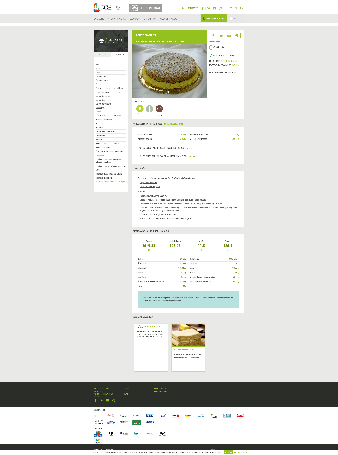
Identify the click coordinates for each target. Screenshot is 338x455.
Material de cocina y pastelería (108, 143)
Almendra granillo (145, 139)
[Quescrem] (111, 422)
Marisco (99, 139)
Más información (240, 452)
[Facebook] (202, 8)
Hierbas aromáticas (104, 119)
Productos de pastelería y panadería (111, 166)
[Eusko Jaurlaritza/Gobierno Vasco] (98, 433)
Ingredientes (141, 41)
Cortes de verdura (103, 104)
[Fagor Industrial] (175, 415)
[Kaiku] (149, 415)
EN (241, 8)
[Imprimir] (236, 35)
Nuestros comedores (215, 18)
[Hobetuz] (136, 433)
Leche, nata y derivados (105, 131)
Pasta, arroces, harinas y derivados (110, 151)
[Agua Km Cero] (98, 422)
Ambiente (235, 65)
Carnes (98, 72)
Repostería (226, 61)
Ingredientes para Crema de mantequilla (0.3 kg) (162, 156)
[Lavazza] (149, 421)
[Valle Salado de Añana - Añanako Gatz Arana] (226, 415)
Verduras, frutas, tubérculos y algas (110, 181)
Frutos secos (101, 111)
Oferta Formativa (117, 19)
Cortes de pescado (104, 100)
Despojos (100, 108)
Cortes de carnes (103, 96)
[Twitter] (208, 8)
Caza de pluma (102, 80)
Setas (98, 170)
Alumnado (135, 19)
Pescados (100, 155)
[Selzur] (162, 415)
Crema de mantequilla (199, 134)
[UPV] (162, 433)
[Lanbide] (123, 433)
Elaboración (154, 41)
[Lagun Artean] (201, 415)
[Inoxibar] (239, 415)
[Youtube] (214, 8)
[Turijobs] (123, 422)
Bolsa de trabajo (168, 19)
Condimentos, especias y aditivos (109, 88)
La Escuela (99, 19)
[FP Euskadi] (111, 433)
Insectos (99, 127)
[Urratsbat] (98, 441)
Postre (234, 61)
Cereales (99, 84)
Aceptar (228, 452)
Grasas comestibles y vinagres (108, 115)
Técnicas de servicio (104, 178)
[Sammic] (98, 415)
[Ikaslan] (149, 433)
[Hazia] (111, 415)
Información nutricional (173, 41)
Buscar (183, 8)
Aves (98, 64)
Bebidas (99, 68)
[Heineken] (123, 415)
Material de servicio (104, 147)
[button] (138, 71)
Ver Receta (190, 148)
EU (236, 8)
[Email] (229, 35)
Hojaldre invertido (145, 134)
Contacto (98, 397)
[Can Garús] (214, 415)
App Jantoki (150, 19)
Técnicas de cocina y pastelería (109, 174)
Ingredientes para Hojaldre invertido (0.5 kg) (161, 148)
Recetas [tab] (102, 55)
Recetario (237, 18)
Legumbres (100, 135)
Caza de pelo (101, 76)
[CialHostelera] (136, 415)
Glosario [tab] (120, 55)
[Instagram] (220, 8)
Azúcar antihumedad (198, 139)
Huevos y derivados (104, 123)
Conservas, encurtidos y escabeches (111, 92)
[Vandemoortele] (188, 415)
